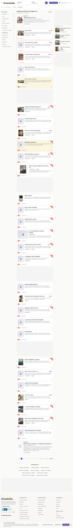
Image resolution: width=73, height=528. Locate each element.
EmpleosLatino (40, 504)
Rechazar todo (58, 524)
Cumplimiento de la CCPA (24, 516)
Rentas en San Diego (45, 467)
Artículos (57, 504)
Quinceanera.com (41, 502)
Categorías (58, 506)
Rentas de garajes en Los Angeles (28, 472)
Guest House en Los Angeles (42, 472)
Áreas (57, 508)
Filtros (51, 11)
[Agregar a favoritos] (51, 38)
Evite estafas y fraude (24, 510)
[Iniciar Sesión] (70, 3)
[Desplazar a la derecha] (52, 468)
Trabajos (21, 504)
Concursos (58, 502)
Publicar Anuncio (53, 2)
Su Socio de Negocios (42, 506)
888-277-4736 (6, 506)
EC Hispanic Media (41, 500)
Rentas (15, 7)
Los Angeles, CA (8, 7)
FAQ (57, 513)
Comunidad (58, 500)
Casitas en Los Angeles (34, 470)
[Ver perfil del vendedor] (18, 67)
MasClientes (40, 508)
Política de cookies (23, 514)
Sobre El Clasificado (23, 500)
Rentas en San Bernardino (24, 467)
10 (40, 458)
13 (47, 458)
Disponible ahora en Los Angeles (28, 475)
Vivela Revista (40, 514)
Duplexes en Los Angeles (46, 470)
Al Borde (39, 512)
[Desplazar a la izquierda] (17, 468)
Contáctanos (58, 515)
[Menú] (2, 3)
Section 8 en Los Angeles (24, 470)
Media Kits (21, 502)
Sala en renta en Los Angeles (42, 475)
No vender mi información (24, 518)
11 (42, 458)
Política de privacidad (24, 512)
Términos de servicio (24, 506)
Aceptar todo (65, 524)
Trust (21, 508)
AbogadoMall (40, 510)
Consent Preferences (60, 517)
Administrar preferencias (48, 524)
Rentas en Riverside (35, 467)
